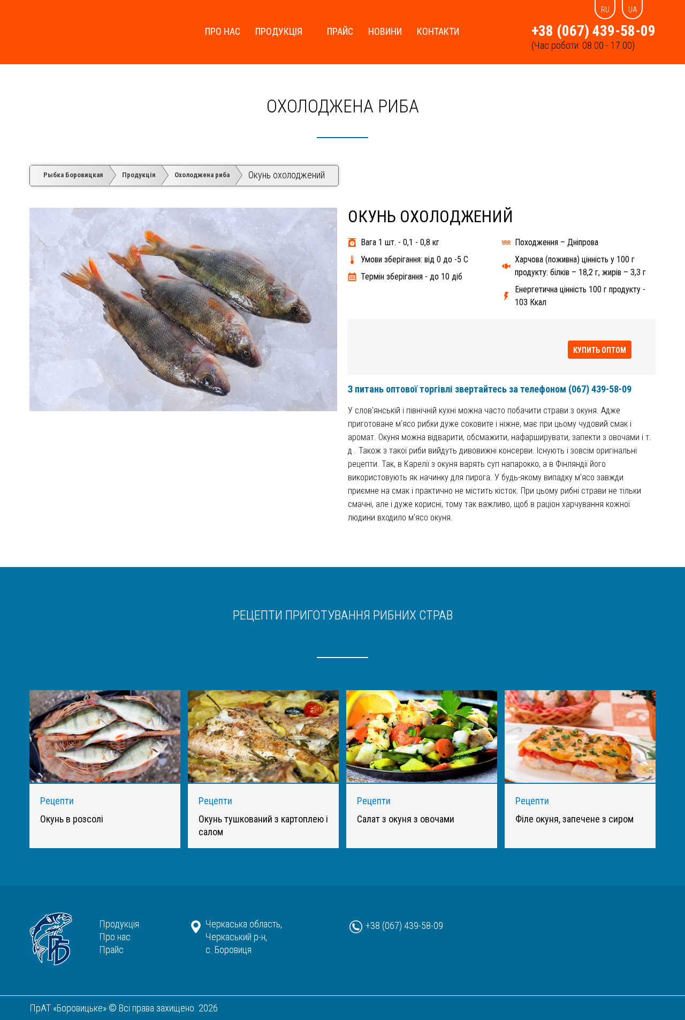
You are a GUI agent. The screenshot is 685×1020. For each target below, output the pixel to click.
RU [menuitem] (605, 9)
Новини (385, 31)
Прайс (340, 31)
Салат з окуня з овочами (405, 819)
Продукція (278, 31)
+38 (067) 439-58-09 (593, 31)
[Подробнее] (104, 779)
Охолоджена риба (343, 106)
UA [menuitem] (632, 9)
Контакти (438, 31)
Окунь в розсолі (71, 819)
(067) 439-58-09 (599, 389)
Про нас (222, 31)
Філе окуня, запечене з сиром (574, 819)
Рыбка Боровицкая (73, 175)
